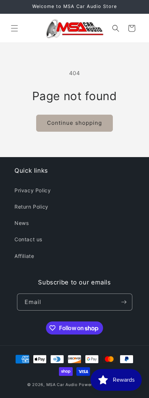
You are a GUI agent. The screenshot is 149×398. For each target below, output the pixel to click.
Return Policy (31, 207)
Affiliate (24, 256)
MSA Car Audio (62, 384)
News (21, 223)
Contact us (28, 239)
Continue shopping (74, 122)
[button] (14, 28)
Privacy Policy (32, 190)
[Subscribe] (124, 302)
